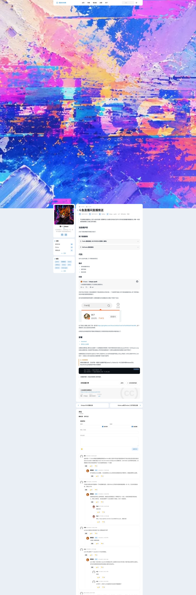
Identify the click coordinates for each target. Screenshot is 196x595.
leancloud (84, 341)
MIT (99, 396)
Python (103, 214)
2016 (69, 264)
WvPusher (123, 214)
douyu (110, 214)
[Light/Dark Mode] (139, 2)
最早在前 (86, 416)
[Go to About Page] (64, 215)
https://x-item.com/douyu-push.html (90, 392)
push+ (115, 214)
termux (64, 264)
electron (57, 267)
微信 (128, 214)
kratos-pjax (64, 267)
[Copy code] (138, 370)
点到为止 (57, 264)
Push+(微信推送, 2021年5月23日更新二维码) (94, 241)
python (57, 261)
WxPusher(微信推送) (88, 247)
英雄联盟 (63, 261)
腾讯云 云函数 (85, 344)
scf (119, 214)
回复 (86, 466)
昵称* (81, 424)
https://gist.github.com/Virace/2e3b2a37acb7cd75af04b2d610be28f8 (117, 325)
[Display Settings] (136, 2)
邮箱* (111, 424)
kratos (69, 261)
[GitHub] (62, 234)
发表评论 (135, 449)
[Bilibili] (65, 234)
